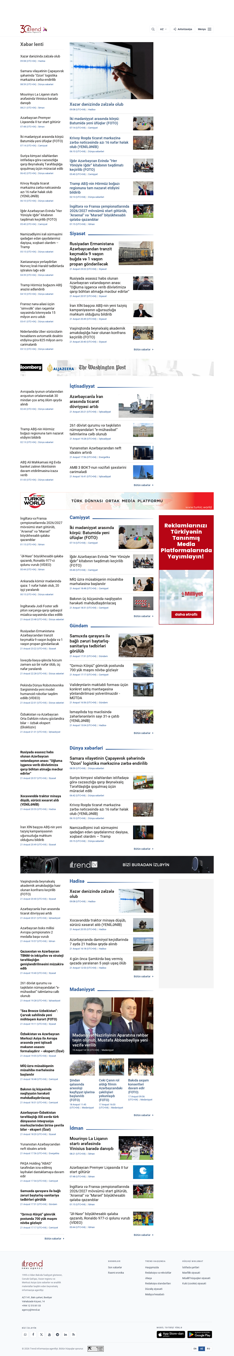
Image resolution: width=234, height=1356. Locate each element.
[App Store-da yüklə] (171, 1334)
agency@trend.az (31, 1309)
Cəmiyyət (80, 517)
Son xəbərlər (115, 1267)
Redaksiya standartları (158, 1283)
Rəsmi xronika (116, 1272)
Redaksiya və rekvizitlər (158, 1272)
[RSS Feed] (73, 1334)
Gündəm (79, 625)
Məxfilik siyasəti (191, 1272)
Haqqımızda (152, 1267)
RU (208, 1348)
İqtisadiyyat (82, 386)
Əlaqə (148, 1278)
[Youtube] (49, 1334)
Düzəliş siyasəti (153, 1288)
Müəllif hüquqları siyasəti (196, 1278)
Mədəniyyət (82, 989)
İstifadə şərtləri (190, 1267)
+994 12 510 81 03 (31, 1305)
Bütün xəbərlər (142, 349)
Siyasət (77, 233)
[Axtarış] (153, 29)
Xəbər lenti (32, 44)
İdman (76, 1128)
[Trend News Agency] (32, 1264)
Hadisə (77, 881)
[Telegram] (57, 1334)
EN (195, 1348)
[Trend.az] (33, 29)
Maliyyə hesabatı (154, 1294)
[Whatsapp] (25, 1334)
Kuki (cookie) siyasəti (194, 1283)
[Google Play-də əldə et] (199, 1334)
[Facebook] (33, 1334)
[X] (41, 1334)
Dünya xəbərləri (86, 748)
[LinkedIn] (65, 1334)
